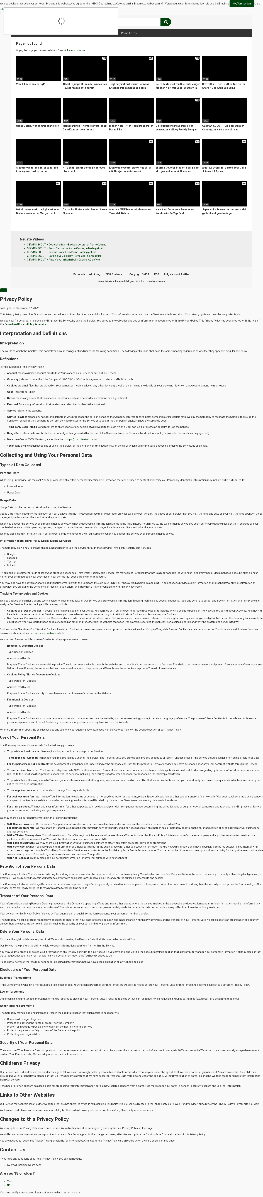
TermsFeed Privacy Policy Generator (25, 324)
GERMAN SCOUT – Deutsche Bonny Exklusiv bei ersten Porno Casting (66, 244)
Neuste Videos (51, 33)
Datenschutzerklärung (86, 274)
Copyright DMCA (139, 274)
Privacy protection (25, 9)
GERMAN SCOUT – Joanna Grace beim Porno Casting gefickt (61, 252)
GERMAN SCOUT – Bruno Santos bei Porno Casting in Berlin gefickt (65, 248)
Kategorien (76, 33)
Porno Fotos (129, 33)
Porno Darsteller (102, 33)
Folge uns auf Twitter (177, 274)
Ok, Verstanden (242, 3)
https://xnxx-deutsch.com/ (81, 439)
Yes (9, 1181)
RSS (156, 274)
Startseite (26, 33)
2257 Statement (114, 274)
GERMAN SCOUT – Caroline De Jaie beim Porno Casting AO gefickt (65, 255)
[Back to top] (251, 1187)
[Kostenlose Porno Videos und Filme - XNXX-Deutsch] (43, 22)
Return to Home (76, 50)
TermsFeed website (44, 633)
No (8, 1185)
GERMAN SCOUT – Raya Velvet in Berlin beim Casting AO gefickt (63, 259)
